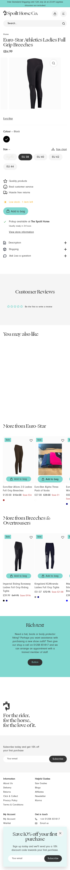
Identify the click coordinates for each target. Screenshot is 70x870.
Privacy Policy (10, 800)
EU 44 (10, 166)
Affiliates (39, 792)
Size (35, 149)
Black (6, 139)
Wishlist (7, 823)
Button (35, 662)
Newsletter (40, 796)
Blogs (38, 788)
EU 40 (40, 157)
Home (6, 34)
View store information (21, 232)
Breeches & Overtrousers (26, 520)
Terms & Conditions (13, 805)
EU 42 (55, 157)
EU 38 (25, 157)
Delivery (7, 788)
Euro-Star (8, 118)
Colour (11, 131)
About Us (8, 783)
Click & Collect (10, 796)
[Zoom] (53, 63)
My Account (9, 819)
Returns (7, 792)
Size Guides (41, 783)
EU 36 (10, 157)
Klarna (38, 800)
